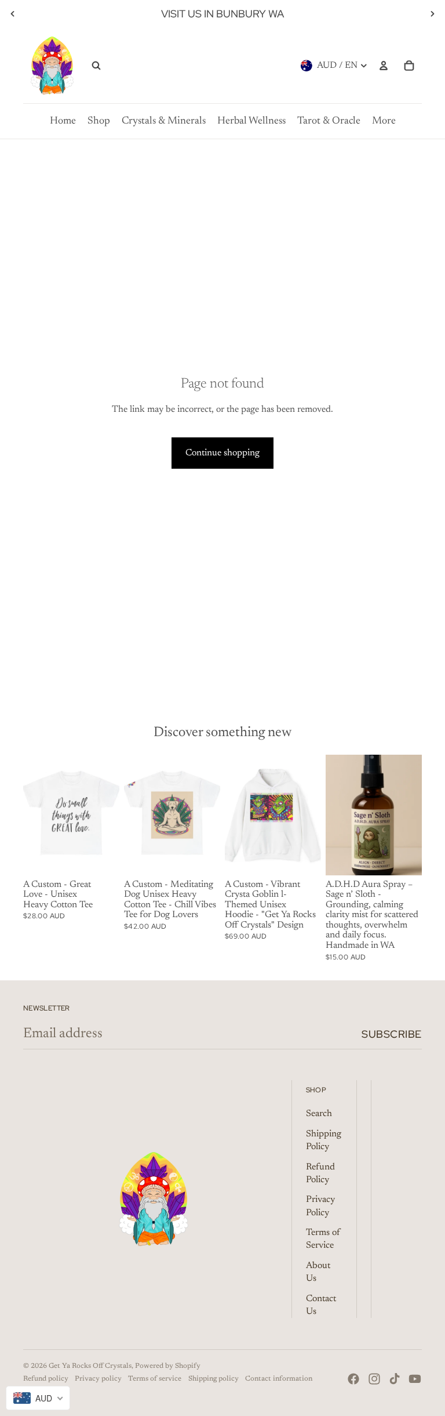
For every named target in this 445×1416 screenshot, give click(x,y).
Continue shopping (222, 453)
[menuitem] (63, 121)
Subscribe (392, 1034)
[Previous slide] (12, 14)
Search (319, 1113)
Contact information (278, 1378)
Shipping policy (213, 1378)
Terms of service (154, 1378)
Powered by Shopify (167, 1366)
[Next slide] (432, 14)
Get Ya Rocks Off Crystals (90, 1366)
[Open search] (96, 65)
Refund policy (45, 1378)
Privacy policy (98, 1378)
